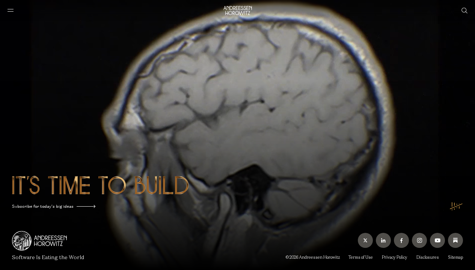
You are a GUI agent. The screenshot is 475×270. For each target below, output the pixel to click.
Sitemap (455, 257)
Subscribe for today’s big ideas (43, 206)
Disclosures (427, 257)
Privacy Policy (394, 257)
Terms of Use (360, 257)
